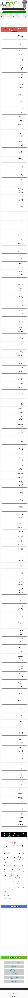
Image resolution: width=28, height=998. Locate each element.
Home (2, 16)
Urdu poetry (7, 16)
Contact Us (24, 994)
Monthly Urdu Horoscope (14, 993)
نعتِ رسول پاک (14, 977)
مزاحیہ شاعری (14, 966)
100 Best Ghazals (13, 16)
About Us (19, 994)
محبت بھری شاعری (14, 962)
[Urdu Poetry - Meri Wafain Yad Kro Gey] (14, 868)
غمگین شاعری (14, 970)
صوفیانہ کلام (14, 974)
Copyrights (16, 994)
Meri (5, 898)
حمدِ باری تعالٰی (14, 981)
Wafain (9, 898)
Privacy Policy (10, 994)
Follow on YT (14, 996)
